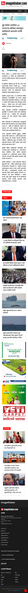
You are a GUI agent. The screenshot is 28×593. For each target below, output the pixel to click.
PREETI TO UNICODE (6, 573)
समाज (2, 584)
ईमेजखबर (8, 43)
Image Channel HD (5, 533)
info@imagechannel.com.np (6, 523)
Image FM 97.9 (4, 535)
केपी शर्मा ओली (6, 14)
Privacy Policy (4, 545)
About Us (3, 531)
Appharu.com (17, 590)
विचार (2, 580)
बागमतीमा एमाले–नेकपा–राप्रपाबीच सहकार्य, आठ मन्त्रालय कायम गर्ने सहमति (12, 468)
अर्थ (1, 582)
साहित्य (16, 580)
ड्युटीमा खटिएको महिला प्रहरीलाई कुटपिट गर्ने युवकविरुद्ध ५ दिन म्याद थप (12, 490)
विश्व (16, 573)
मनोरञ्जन (16, 582)
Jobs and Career (4, 542)
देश (1, 575)
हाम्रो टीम (3, 563)
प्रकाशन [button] (19, 11)
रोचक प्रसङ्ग (17, 575)
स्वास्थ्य (16, 577)
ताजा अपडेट (7, 429)
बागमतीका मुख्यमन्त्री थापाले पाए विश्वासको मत (13, 446)
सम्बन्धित (5, 198)
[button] (25, 11)
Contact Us (3, 529)
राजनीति (2, 577)
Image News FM (4, 538)
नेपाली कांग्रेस (20, 14)
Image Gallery (4, 540)
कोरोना (13, 14)
